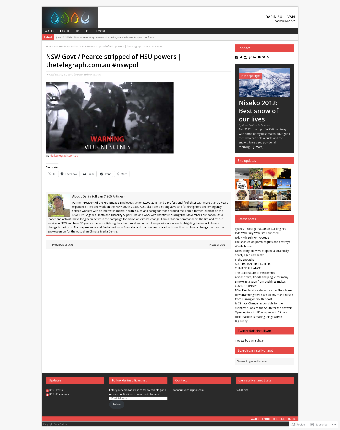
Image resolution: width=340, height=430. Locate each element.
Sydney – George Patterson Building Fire (260, 229)
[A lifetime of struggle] (256, 198)
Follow (117, 404)
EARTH (64, 31)
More (58, 46)
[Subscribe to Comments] (47, 394)
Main (98, 74)
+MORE (101, 31)
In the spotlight (244, 259)
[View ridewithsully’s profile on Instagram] (245, 57)
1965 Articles (114, 196)
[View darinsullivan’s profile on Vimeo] (263, 57)
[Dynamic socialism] (284, 176)
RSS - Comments (59, 394)
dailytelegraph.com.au (64, 155)
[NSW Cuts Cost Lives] (270, 209)
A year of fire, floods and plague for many (261, 277)
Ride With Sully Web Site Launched (257, 233)
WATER (49, 31)
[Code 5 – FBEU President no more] (256, 176)
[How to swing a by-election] (256, 209)
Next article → (219, 244)
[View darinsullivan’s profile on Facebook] (236, 57)
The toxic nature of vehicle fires (255, 273)
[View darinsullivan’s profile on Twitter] (241, 57)
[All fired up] (284, 198)
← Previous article (60, 244)
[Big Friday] (242, 176)
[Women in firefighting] (256, 187)
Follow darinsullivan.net (129, 380)
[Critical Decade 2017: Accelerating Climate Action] (270, 176)
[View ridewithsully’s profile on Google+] (268, 57)
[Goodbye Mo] (242, 198)
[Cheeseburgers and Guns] (284, 209)
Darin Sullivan (84, 74)
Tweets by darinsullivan (249, 340)
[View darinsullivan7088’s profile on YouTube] (259, 57)
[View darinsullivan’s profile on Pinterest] (250, 57)
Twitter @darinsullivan (254, 331)
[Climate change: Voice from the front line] (242, 209)
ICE (88, 31)
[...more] (258, 147)
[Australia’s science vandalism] (284, 187)
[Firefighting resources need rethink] (270, 187)
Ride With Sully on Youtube (252, 237)
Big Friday (241, 321)
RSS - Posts (56, 390)
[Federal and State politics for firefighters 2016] (242, 187)
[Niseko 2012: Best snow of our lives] (264, 94)
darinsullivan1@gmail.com (188, 390)
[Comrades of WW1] (270, 198)
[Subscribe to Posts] (47, 390)
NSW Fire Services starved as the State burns (263, 290)
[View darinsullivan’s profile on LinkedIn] (254, 57)
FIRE (77, 31)
